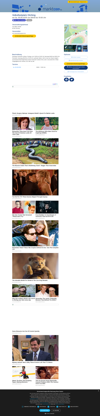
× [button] (98, 390)
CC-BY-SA (85, 43)
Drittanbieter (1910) (34, 398)
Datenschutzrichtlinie (60, 404)
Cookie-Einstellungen (46, 404)
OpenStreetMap (75, 43)
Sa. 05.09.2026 (17, 67)
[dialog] (50, 402)
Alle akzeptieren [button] (44, 410)
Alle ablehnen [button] (56, 410)
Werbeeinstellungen (44, 402)
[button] (50, 413)
